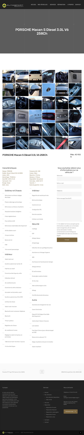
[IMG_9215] (8, 76)
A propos (71, 4)
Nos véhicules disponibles (52, 397)
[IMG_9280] (8, 89)
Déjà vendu (49, 399)
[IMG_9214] (48, 89)
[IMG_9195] (8, 116)
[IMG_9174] (61, 129)
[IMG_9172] (75, 129)
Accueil (33, 4)
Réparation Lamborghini (52, 412)
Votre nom (59, 175)
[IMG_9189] (61, 116)
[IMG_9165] (48, 76)
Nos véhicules (42, 4)
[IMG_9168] (75, 142)
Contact (78, 4)
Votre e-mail (60, 183)
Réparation (61, 4)
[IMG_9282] (75, 76)
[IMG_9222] (22, 76)
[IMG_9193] (35, 116)
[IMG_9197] (22, 116)
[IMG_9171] (22, 142)
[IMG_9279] (35, 89)
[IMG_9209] (8, 102)
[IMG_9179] (22, 129)
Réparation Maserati (51, 409)
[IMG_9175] (48, 129)
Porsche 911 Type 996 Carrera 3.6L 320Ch (13, 372)
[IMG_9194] (48, 116)
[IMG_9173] (8, 142)
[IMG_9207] (22, 102)
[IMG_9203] (35, 102)
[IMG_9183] (8, 129)
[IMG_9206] (75, 89)
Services (53, 4)
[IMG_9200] (75, 102)
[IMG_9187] (75, 116)
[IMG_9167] (61, 76)
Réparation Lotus (50, 416)
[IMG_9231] (35, 76)
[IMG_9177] (35, 129)
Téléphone (59, 191)
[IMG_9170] (35, 142)
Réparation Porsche (51, 407)
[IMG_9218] (61, 89)
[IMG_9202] (61, 102)
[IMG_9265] (22, 89)
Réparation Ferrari (51, 414)
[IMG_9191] (61, 142)
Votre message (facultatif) (64, 198)
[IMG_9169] (48, 142)
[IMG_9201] (48, 102)
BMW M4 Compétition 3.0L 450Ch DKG (72, 372)
